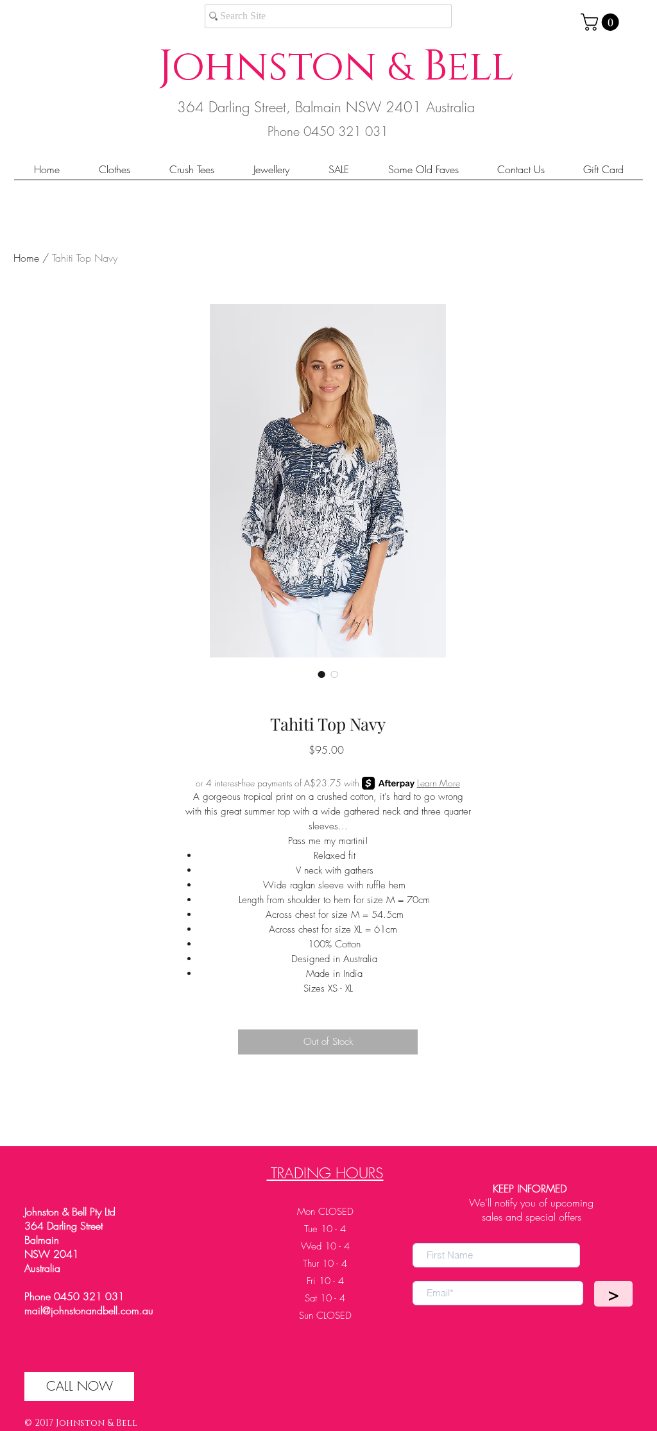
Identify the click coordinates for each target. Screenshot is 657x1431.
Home (26, 258)
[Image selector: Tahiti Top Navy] (321, 674)
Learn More (438, 783)
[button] (602, 22)
